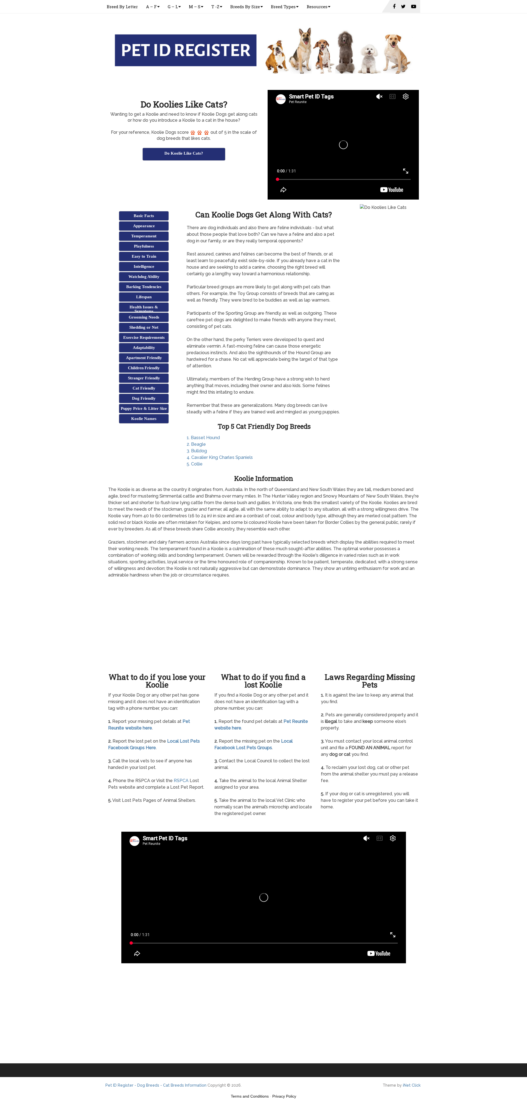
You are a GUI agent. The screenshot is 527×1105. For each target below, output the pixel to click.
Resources (317, 6)
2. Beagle (196, 444)
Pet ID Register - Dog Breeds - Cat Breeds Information (155, 1085)
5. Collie (195, 464)
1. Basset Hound (203, 437)
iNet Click (412, 1085)
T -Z (215, 6)
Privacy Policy (284, 1096)
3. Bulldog (197, 450)
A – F (151, 6)
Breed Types (283, 6)
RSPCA (181, 780)
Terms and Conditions (250, 1096)
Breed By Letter (122, 6)
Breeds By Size (245, 6)
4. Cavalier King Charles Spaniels (220, 457)
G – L (173, 6)
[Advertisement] (184, 175)
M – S (194, 6)
